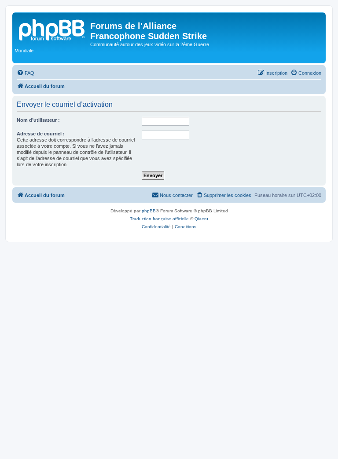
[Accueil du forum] (52, 29)
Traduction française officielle (159, 218)
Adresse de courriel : (41, 133)
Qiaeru (201, 218)
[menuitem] (25, 73)
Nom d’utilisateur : (38, 120)
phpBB (149, 210)
